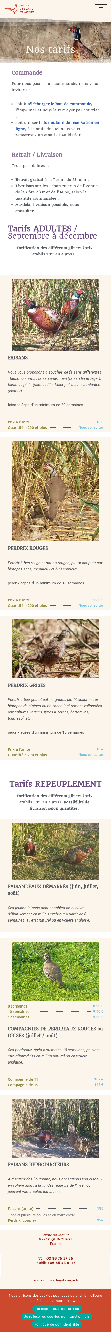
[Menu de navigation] (101, 8)
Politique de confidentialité (56, 1324)
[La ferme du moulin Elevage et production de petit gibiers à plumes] (19, 9)
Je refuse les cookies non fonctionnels (57, 1316)
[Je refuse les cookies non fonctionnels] (104, 1310)
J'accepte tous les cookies (57, 1309)
